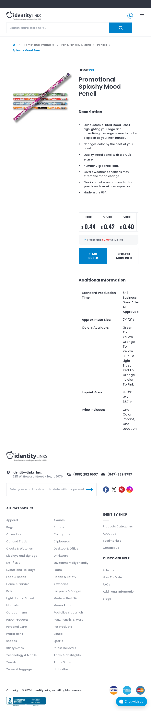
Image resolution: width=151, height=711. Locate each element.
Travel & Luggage (19, 669)
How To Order (113, 577)
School (59, 634)
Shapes (11, 641)
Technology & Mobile (21, 655)
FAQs (106, 584)
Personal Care (16, 627)
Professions (14, 634)
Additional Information (119, 592)
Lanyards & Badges (68, 591)
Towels (11, 662)
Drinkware (61, 556)
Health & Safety (65, 577)
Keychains (61, 584)
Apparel (12, 520)
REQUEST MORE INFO (124, 256)
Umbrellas (61, 669)
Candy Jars (62, 534)
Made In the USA (65, 598)
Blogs (107, 599)
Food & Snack (16, 577)
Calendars (13, 534)
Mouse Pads (62, 605)
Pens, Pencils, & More (68, 620)
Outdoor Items (17, 612)
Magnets (12, 605)
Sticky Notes (15, 648)
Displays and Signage (21, 556)
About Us (109, 534)
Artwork (108, 570)
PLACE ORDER (93, 256)
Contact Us (111, 548)
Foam (58, 570)
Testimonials (112, 541)
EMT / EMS (13, 563)
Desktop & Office (66, 549)
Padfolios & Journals (69, 612)
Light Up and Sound (20, 598)
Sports (58, 641)
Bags (10, 527)
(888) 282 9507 (85, 474)
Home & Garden (17, 584)
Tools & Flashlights (67, 655)
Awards (59, 520)
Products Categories (118, 526)
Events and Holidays (20, 570)
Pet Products (63, 627)
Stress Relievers (65, 648)
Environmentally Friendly (71, 563)
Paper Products (17, 620)
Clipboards (62, 541)
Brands (59, 527)
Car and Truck (16, 541)
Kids (9, 591)
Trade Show (62, 662)
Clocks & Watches (19, 549)
